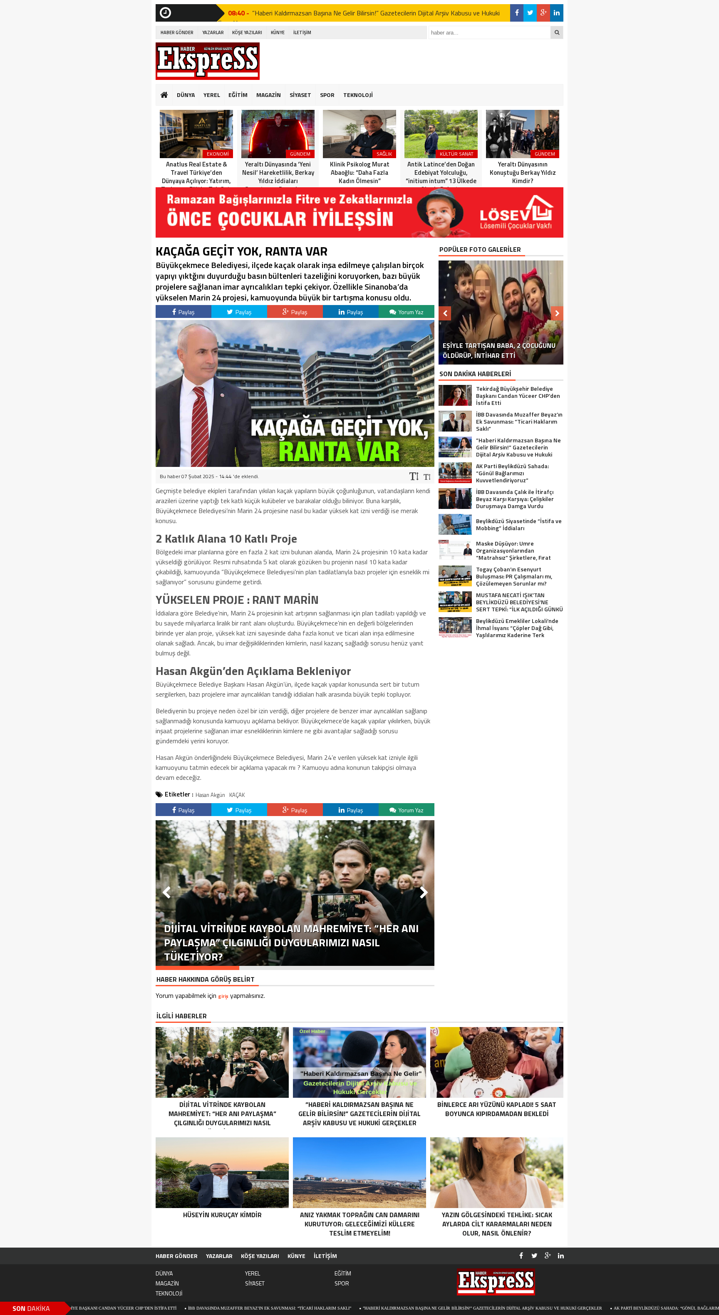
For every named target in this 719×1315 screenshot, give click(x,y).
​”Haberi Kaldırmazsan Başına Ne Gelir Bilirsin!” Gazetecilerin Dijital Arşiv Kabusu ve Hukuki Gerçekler (409, 1308)
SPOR (327, 94)
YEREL (211, 94)
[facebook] (516, 13)
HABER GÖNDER (177, 32)
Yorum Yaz (410, 312)
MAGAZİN (268, 94)
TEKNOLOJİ (358, 94)
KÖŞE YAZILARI (247, 32)
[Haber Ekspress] (208, 61)
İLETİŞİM (302, 32)
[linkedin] (556, 13)
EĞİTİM (238, 94)
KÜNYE (278, 32)
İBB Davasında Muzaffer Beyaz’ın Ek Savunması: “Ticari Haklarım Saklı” (196, 1308)
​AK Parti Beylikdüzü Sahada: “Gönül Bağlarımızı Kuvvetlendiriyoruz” (345, 13)
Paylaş (186, 312)
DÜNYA (186, 94)
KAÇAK (237, 795)
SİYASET (300, 94)
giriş (223, 996)
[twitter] (530, 13)
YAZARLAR (213, 32)
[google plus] (543, 13)
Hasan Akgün (210, 795)
